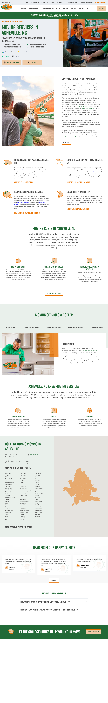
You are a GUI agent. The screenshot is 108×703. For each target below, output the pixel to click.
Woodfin (37, 514)
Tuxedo (37, 505)
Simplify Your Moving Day (23, 182)
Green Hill (23, 486)
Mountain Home (40, 477)
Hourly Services (62, 8)
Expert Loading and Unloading (78, 209)
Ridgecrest (38, 490)
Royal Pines (38, 492)
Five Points (23, 473)
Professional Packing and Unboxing (27, 213)
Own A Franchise (72, 2)
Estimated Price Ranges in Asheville (89, 268)
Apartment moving (54, 327)
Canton (7, 501)
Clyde (6, 503)
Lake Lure (23, 503)
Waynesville (38, 509)
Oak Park (37, 481)
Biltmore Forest (9, 492)
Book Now (101, 8)
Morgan (37, 475)
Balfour (7, 481)
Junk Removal (34, 8)
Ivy (21, 497)
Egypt (7, 514)
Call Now (34, 62)
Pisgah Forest (39, 488)
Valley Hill (38, 507)
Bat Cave (8, 486)
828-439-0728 (101, 2)
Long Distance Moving (32, 327)
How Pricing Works (18, 266)
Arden (7, 475)
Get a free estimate (93, 632)
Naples (37, 479)
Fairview (7, 520)
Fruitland (22, 481)
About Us (61, 2)
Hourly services (97, 327)
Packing (54, 416)
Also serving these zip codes (18, 527)
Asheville (7, 477)
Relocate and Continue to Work (78, 182)
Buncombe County (10, 497)
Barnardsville (8, 484)
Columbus (8, 505)
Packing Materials (18, 416)
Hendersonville (24, 492)
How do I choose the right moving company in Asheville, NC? (49, 609)
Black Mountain (9, 494)
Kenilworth (23, 499)
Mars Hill (22, 516)
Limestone (23, 509)
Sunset (37, 499)
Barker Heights (9, 482)
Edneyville (8, 512)
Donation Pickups (47, 8)
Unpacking (89, 416)
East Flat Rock (9, 510)
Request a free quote (12, 62)
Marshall (22, 518)
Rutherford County (40, 494)
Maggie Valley (24, 512)
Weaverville (38, 510)
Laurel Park (23, 505)
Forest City (23, 479)
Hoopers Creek (24, 494)
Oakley (37, 482)
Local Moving (11, 327)
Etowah (7, 518)
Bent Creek (8, 488)
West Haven (38, 512)
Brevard (7, 495)
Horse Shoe (23, 495)
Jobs (27, 2)
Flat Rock (22, 475)
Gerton (22, 482)
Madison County (25, 510)
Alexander (8, 473)
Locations (51, 2)
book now (66, 142)
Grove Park (23, 488)
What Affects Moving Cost (54, 266)
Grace (21, 484)
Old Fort (37, 484)
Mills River (23, 520)
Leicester (22, 507)
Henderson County (25, 490)
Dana (6, 507)
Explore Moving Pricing (54, 293)
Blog (88, 8)
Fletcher (22, 477)
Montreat (38, 473)
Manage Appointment (87, 2)
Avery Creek (8, 479)
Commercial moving (75, 327)
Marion (22, 514)
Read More (54, 580)
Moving (23, 8)
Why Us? (81, 8)
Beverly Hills (8, 490)
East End (7, 509)
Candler (7, 499)
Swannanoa (38, 501)
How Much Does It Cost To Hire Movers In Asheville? (45, 602)
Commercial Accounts (39, 2)
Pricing (73, 8)
